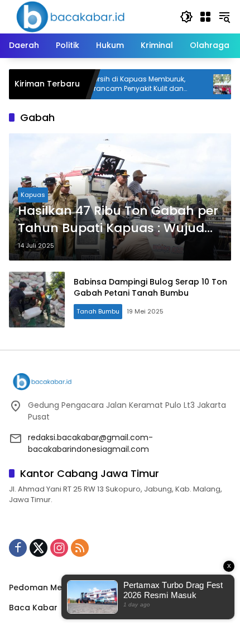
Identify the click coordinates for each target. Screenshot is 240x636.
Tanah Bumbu (97, 311)
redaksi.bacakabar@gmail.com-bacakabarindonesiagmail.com (90, 443)
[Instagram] (59, 548)
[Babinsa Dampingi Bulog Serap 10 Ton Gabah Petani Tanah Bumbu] (37, 299)
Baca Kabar (33, 607)
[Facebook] (18, 548)
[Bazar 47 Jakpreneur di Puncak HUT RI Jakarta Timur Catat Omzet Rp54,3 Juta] (213, 84)
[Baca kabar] (70, 16)
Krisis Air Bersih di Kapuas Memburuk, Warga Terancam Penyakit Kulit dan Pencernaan (112, 84)
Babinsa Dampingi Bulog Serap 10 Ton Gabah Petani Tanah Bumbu (150, 287)
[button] (186, 16)
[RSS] (80, 548)
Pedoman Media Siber (53, 587)
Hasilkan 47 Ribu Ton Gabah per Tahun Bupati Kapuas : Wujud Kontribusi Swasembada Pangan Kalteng (118, 220)
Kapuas (33, 194)
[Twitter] (38, 548)
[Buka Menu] (205, 16)
